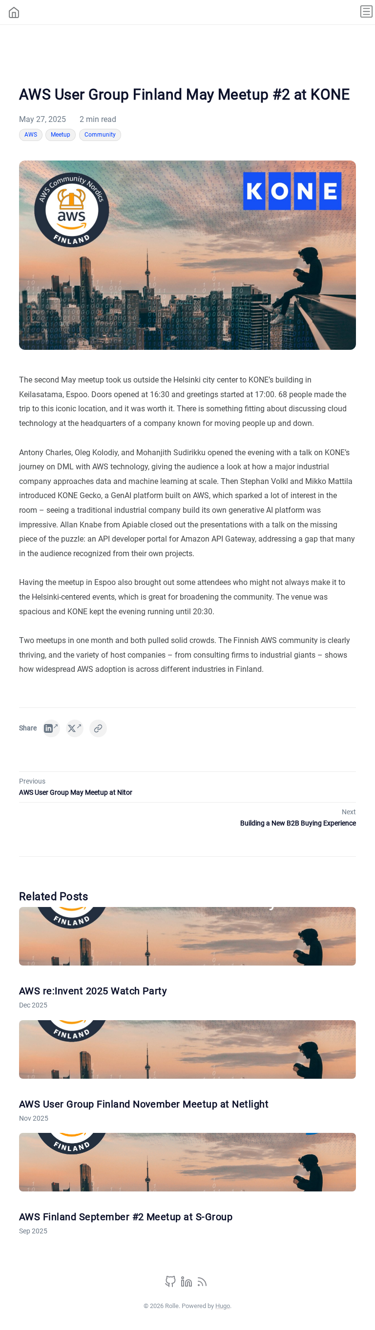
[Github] (171, 1285)
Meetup (60, 134)
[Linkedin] (187, 1285)
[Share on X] (74, 728)
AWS (30, 134)
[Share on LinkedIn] (51, 728)
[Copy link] (98, 728)
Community (100, 134)
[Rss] (202, 1285)
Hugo (222, 1306)
